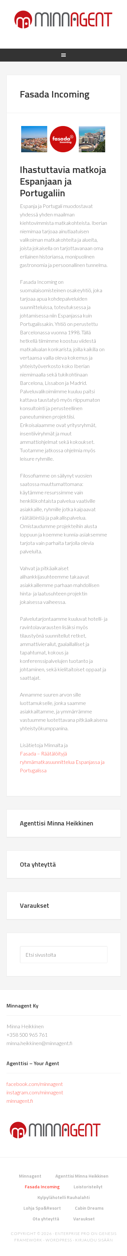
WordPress (59, 1240)
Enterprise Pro (72, 1233)
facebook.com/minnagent (35, 1084)
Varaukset (34, 905)
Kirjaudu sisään (94, 1240)
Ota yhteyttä (38, 864)
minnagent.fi (20, 1101)
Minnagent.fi (64, 19)
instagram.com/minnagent (35, 1092)
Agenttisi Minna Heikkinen (56, 823)
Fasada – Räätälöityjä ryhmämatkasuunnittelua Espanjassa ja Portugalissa (62, 761)
